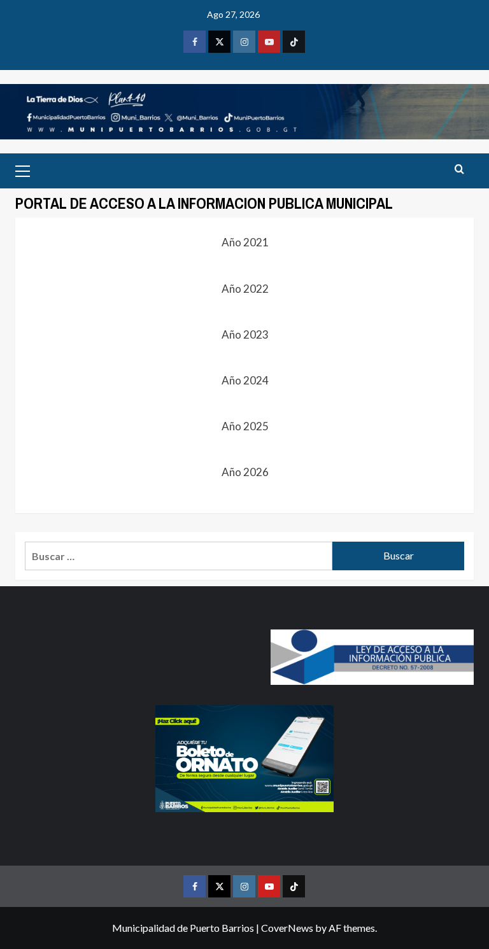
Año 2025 (244, 426)
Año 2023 (244, 334)
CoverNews (287, 928)
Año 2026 (244, 472)
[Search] (459, 169)
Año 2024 (244, 380)
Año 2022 (244, 288)
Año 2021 (244, 242)
